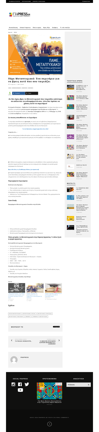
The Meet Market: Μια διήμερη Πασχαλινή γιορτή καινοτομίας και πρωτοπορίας (82, 207)
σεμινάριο (28, 316)
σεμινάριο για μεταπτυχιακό (40, 316)
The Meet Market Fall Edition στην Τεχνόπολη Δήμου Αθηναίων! (82, 137)
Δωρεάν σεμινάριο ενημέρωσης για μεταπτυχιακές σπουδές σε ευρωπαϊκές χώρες (53, 295)
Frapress (13, 84)
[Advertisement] (64, 14)
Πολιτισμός (37, 27)
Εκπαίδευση (13, 27)
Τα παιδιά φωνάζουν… (23, 341)
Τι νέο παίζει (65, 27)
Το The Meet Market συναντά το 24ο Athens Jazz (81, 156)
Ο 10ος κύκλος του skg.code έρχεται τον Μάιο (82, 197)
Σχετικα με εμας (26, 1)
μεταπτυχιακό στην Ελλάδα (45, 313)
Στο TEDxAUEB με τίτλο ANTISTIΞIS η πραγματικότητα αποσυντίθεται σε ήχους (82, 229)
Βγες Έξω (46, 27)
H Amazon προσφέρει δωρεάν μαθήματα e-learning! (47, 342)
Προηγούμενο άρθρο (21, 339)
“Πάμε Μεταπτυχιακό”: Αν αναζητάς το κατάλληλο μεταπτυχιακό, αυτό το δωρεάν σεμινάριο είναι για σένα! (16, 295)
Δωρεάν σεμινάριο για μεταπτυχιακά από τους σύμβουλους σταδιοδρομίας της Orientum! (34, 295)
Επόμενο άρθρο (51, 339)
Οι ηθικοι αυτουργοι (14, 1)
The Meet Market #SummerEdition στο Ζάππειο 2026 (82, 97)
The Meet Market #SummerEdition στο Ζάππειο (82, 147)
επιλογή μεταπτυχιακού (15, 313)
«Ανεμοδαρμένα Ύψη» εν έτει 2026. (81, 117)
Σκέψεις (55, 27)
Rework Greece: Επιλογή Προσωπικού (81, 218)
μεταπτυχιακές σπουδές (29, 313)
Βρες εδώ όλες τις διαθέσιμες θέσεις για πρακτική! (23, 169)
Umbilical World (81, 165)
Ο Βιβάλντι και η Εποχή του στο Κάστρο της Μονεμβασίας (82, 87)
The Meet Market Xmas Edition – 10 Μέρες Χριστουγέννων (82, 126)
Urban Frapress (25, 27)
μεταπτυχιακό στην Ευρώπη (16, 316)
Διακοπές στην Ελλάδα (39, 1)
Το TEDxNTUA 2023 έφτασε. (82, 188)
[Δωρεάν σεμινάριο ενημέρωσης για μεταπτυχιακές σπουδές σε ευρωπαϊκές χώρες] (53, 288)
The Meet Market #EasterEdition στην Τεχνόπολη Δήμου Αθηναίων (82, 107)
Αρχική (10, 32)
